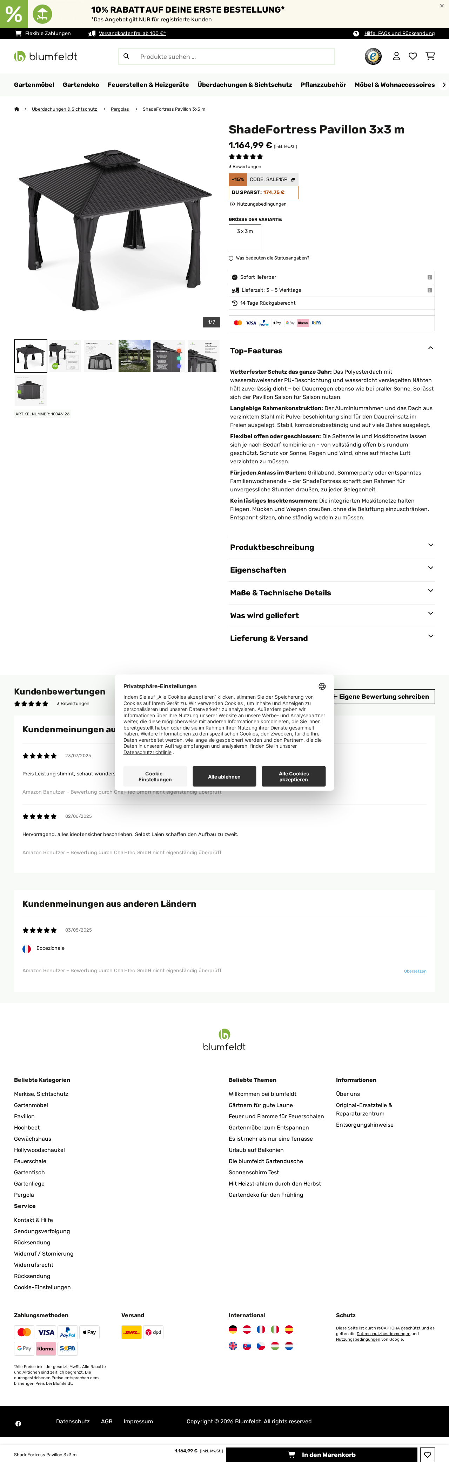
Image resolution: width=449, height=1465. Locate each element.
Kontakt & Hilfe (33, 1220)
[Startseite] (23, 109)
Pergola (24, 1194)
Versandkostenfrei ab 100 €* (132, 33)
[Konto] (396, 56)
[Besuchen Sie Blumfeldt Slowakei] (247, 1346)
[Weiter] (443, 85)
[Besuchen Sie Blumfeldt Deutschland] (233, 1329)
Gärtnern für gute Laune (261, 1105)
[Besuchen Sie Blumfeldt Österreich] (247, 1329)
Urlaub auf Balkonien (256, 1150)
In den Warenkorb (328, 1454)
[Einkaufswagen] (430, 56)
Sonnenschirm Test (254, 1172)
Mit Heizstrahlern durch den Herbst (275, 1183)
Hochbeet (27, 1127)
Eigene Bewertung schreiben (383, 696)
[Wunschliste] (413, 56)
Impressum (138, 1421)
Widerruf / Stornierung (44, 1253)
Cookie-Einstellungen (42, 1287)
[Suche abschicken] (126, 56)
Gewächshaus (32, 1138)
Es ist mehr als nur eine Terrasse (271, 1138)
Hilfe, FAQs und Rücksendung (399, 33)
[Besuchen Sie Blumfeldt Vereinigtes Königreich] (233, 1346)
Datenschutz (73, 1421)
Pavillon (24, 1116)
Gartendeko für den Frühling (266, 1194)
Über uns (348, 1094)
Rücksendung (32, 1242)
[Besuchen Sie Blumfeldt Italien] (275, 1329)
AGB (107, 1421)
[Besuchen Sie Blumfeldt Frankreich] (261, 1329)
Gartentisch (29, 1172)
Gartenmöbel (31, 1105)
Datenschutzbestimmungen (383, 1333)
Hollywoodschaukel (39, 1150)
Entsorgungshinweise (365, 1124)
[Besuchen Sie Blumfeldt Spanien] (289, 1329)
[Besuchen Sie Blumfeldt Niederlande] (289, 1346)
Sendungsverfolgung (42, 1231)
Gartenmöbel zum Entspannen (269, 1127)
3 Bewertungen (245, 166)
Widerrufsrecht (33, 1265)
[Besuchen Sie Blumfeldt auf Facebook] (18, 1423)
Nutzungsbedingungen (358, 1339)
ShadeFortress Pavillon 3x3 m (174, 109)
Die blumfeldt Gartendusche (266, 1161)
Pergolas (120, 109)
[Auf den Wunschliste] (427, 1454)
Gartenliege (29, 1183)
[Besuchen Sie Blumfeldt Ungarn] (275, 1346)
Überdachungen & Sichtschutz (65, 109)
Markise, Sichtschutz (41, 1094)
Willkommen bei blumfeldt (262, 1094)
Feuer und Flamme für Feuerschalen (276, 1116)
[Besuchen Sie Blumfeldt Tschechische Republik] (261, 1346)
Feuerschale (30, 1161)
